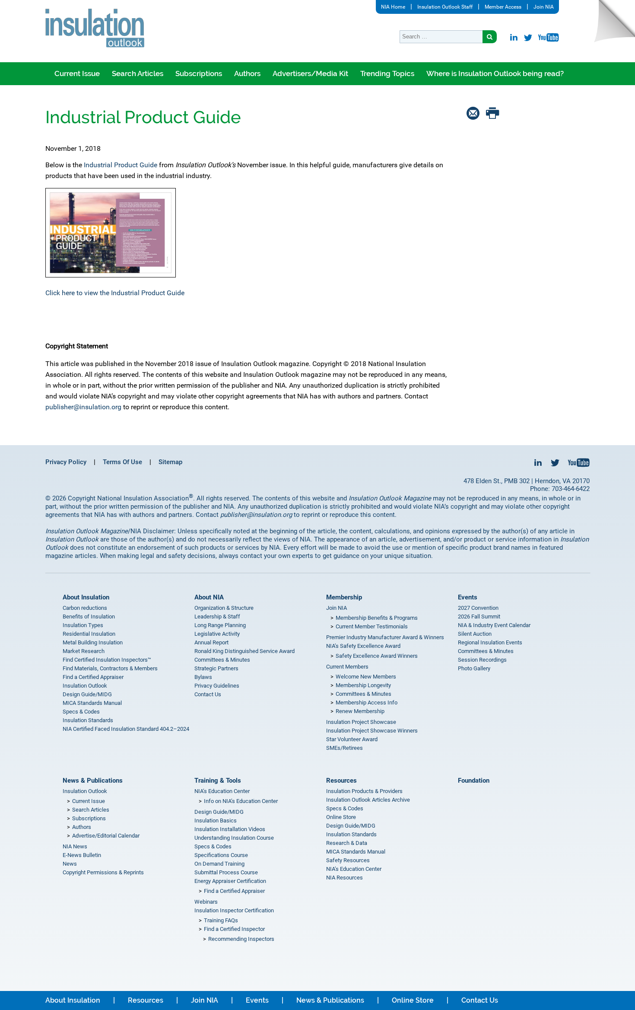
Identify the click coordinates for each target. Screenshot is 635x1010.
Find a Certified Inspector (234, 929)
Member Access (503, 7)
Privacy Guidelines (216, 685)
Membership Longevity (363, 685)
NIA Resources (344, 877)
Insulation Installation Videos (229, 829)
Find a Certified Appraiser (93, 677)
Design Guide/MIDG (87, 694)
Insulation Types (83, 625)
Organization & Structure (224, 608)
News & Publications (93, 780)
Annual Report (211, 642)
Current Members (347, 666)
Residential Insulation (89, 634)
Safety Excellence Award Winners (377, 656)
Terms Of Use (122, 462)
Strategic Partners (216, 668)
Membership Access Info (366, 702)
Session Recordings (482, 659)
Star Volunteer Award (352, 739)
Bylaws (203, 677)
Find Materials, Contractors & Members (110, 668)
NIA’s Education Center (222, 791)
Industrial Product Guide (120, 165)
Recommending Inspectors (241, 939)
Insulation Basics (215, 820)
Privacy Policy (65, 462)
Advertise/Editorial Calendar (106, 835)
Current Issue (77, 73)
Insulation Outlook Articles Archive (368, 800)
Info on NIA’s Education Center (241, 801)
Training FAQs (221, 920)
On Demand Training (219, 863)
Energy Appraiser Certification (230, 881)
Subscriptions (198, 73)
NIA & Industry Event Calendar (494, 625)
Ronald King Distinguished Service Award (244, 651)
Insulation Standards (88, 720)
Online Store (341, 817)
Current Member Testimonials (372, 626)
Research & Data (346, 843)
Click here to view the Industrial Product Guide (114, 293)
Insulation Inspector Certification (234, 910)
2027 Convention (478, 608)
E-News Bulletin (82, 855)
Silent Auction (475, 634)
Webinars (206, 901)
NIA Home (393, 7)
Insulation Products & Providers (364, 791)
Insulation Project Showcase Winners (372, 730)
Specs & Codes (81, 711)
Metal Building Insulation (93, 642)
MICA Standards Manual (92, 703)
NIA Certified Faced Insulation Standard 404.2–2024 (126, 729)
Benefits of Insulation (89, 616)
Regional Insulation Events (490, 642)
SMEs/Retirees (344, 748)
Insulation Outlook (85, 685)
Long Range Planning (220, 625)
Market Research (84, 651)
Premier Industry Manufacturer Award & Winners (385, 637)
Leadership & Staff (217, 616)
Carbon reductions (85, 608)
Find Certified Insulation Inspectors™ (107, 659)
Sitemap (170, 462)
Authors (247, 73)
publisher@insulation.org (83, 407)
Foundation (473, 780)
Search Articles (137, 73)
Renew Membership (360, 711)
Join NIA (543, 7)
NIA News (75, 846)
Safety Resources (348, 860)
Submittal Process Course (226, 872)
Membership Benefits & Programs (377, 618)
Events (467, 597)
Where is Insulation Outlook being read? (495, 73)
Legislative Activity (217, 634)
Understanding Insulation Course (234, 838)
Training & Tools (217, 780)
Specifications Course (221, 855)
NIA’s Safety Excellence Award (363, 646)
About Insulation (86, 597)
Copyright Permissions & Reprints (103, 872)
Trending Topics (387, 73)
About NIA (209, 597)
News (70, 863)
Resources (341, 780)
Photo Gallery (474, 668)
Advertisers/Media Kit (310, 73)
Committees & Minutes (222, 659)
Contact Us (207, 694)
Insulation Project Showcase (361, 722)
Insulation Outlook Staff (445, 7)
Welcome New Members (366, 676)
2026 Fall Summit (479, 616)
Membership (344, 597)
